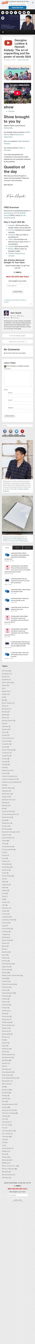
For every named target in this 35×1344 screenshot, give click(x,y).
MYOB (27, 132)
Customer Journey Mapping (10, 782)
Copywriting (8, 300)
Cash (3, 723)
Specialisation (6, 1081)
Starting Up (5, 1090)
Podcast (4, 1248)
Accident (4, 677)
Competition (5, 744)
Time (3, 1128)
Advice (4, 685)
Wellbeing (5, 1163)
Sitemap (5, 1337)
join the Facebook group (15, 216)
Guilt (3, 879)
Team (3, 1119)
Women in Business (8, 1169)
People (4, 978)
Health (4, 887)
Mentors (4, 943)
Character (5, 729)
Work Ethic (5, 1172)
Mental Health (6, 940)
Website (21, 315)
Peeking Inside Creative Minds (11, 975)
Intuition (4, 911)
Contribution (5, 753)
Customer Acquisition (8, 776)
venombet (27, 1209)
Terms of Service (15, 1337)
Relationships (6, 1022)
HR (3, 899)
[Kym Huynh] (17, 22)
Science (4, 1052)
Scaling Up (5, 1049)
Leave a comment (23, 60)
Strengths (5, 1098)
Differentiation (6, 794)
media (9, 141)
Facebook (11, 234)
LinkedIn (11, 246)
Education (5, 805)
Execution (5, 826)
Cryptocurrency (6, 770)
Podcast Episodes (7, 993)
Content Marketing (7, 750)
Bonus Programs (7, 703)
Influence (5, 902)
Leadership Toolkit (7, 920)
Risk (3, 1040)
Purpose (4, 1008)
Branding (4, 712)
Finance (4, 855)
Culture (4, 773)
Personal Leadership (8, 984)
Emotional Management (9, 814)
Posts (14, 315)
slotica (21, 1209)
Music (4, 955)
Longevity (5, 934)
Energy (4, 820)
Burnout (4, 718)
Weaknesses (6, 1160)
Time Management (8, 1131)
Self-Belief (5, 1060)
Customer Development (9, 779)
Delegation (5, 791)
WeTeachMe (8, 128)
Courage (4, 759)
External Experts (7, 838)
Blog (3, 700)
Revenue (4, 1037)
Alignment (5, 691)
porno (2, 1209)
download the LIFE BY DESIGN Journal (15, 539)
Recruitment (5, 1016)
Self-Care (5, 1063)
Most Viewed (13, 1260)
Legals (4, 926)
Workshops (5, 1177)
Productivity (5, 1005)
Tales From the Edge (8, 1113)
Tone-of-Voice (6, 1134)
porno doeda (14, 1209)
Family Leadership (7, 849)
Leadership (5, 917)
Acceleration (6, 674)
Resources (5, 1031)
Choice (4, 732)
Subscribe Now (17, 7)
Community (5, 741)
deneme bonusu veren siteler (9, 1211)
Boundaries (5, 709)
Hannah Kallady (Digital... (18, 336)
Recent (7, 547)
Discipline (5, 797)
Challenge (5, 726)
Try (3, 1145)
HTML (6, 390)
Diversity (4, 802)
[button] (17, 4)
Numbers (5, 961)
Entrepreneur (6, 823)
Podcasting (5, 996)
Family (4, 844)
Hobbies (4, 890)
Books (4, 706)
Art (3, 697)
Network (4, 958)
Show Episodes (16, 300)
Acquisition (5, 679)
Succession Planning (8, 1110)
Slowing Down (6, 1075)
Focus (4, 858)
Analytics (4, 694)
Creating (4, 761)
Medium (11, 249)
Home (4, 893)
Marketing (5, 937)
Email (10, 400)
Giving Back (5, 864)
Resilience (5, 1028)
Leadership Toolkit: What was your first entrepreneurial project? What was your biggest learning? (20, 644)
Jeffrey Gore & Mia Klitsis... (16, 342)
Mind (3, 949)
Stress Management (8, 1104)
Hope (3, 896)
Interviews (5, 908)
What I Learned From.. (9, 1166)
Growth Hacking (7, 876)
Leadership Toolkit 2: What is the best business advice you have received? (20, 654)
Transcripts (5, 1136)
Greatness (5, 870)
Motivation (5, 952)
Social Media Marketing (9, 1078)
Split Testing (5, 1084)
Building (4, 715)
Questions (5, 1010)
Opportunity (5, 967)
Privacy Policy (26, 1337)
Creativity (5, 764)
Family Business (7, 846)
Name (10, 393)
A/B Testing (5, 671)
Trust (3, 1142)
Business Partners (7, 720)
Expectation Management (10, 832)
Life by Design (6, 928)
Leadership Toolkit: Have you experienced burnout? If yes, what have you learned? (20, 580)
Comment (7, 369)
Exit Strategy (6, 829)
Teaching (5, 1116)
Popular (17, 547)
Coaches (4, 735)
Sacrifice (4, 1043)
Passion (4, 972)
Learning (4, 923)
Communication (7, 738)
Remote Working (7, 1025)
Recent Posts (5, 1260)
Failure (4, 841)
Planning (4, 990)
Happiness (5, 885)
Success (4, 1107)
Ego (3, 808)
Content (4, 747)
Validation (5, 1151)
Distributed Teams (7, 800)
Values (4, 1154)
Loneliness (5, 931)
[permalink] (30, 304)
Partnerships (6, 969)
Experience (5, 835)
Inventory (5, 914)
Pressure (4, 1002)
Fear (3, 852)
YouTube (11, 111)
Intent (3, 905)
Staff (3, 1087)
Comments (27, 547)
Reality (4, 1013)
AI (2, 688)
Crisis (3, 767)
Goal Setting (6, 867)
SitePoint (7, 134)
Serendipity (5, 1069)
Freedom (5, 861)
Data (3, 785)
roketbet (17, 1213)
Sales (3, 1046)
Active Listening (7, 682)
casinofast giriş (9, 1213)
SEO (3, 1066)
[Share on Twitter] (14, 1341)
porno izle (7, 1209)
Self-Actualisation (7, 1054)
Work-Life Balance (7, 1175)
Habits (4, 882)
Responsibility (6, 1034)
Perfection (5, 981)
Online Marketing (7, 964)
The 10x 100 (6, 1125)
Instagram (11, 225)
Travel (4, 1139)
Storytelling (5, 1093)
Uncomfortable (6, 1148)
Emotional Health (7, 811)
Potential (4, 999)
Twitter (10, 239)
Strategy (4, 1095)
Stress (4, 1101)
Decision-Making (7, 788)
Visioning (4, 1157)
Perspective (5, 987)
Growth (4, 873)
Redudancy (5, 1019)
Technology (5, 1122)
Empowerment (6, 817)
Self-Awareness (7, 1057)
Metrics (4, 946)
